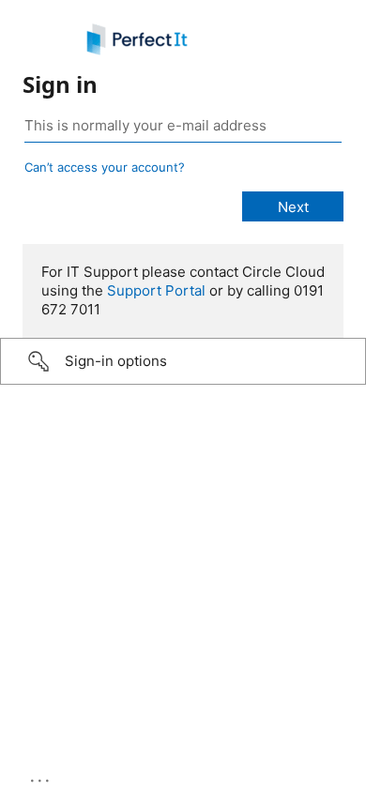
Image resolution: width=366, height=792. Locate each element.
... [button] (41, 776)
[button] (183, 361)
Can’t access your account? (104, 167)
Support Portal (156, 290)
